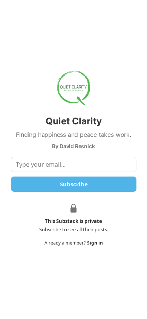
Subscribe (73, 184)
